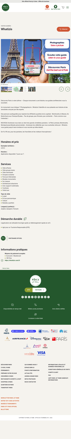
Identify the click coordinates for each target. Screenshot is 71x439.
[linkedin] (29, 297)
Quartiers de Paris (7, 384)
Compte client (53, 372)
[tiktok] (32, 297)
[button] (61, 89)
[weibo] (45, 297)
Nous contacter (30, 382)
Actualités (28, 373)
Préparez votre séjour (9, 373)
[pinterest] (35, 297)
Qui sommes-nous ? (31, 364)
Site (28, 290)
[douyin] (42, 297)
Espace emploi (29, 367)
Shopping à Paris (6, 382)
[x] (48, 297)
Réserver (64, 29)
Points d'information (32, 370)
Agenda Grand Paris (31, 376)
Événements (5, 370)
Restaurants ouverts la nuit (11, 379)
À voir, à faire (5, 367)
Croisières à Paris (7, 376)
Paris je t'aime (6, 268)
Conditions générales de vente (59, 369)
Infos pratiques (30, 379)
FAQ (49, 375)
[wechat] (39, 297)
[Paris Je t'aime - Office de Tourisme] (5, 7)
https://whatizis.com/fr (12, 260)
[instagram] (26, 297)
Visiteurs (38, 290)
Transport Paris (6, 387)
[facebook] (22, 297)
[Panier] (63, 7)
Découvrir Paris (6, 364)
